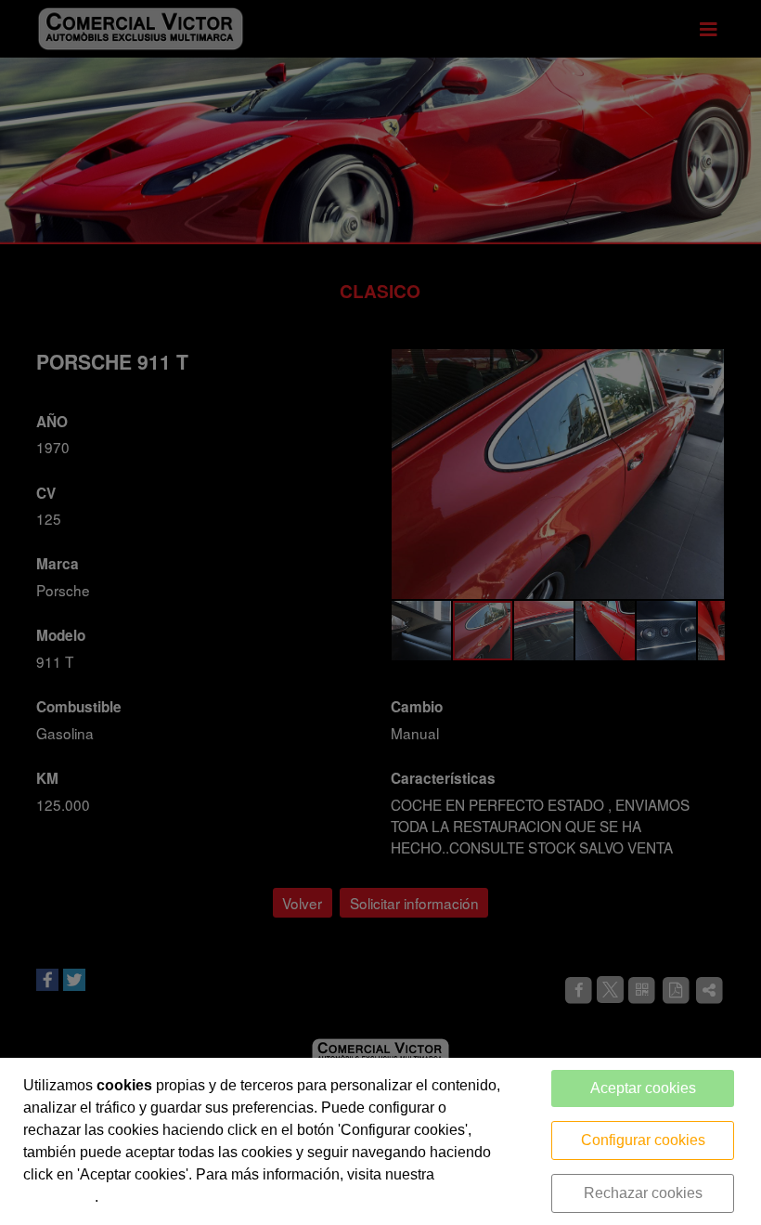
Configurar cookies (643, 1140)
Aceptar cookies (643, 1088)
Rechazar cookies (643, 1193)
